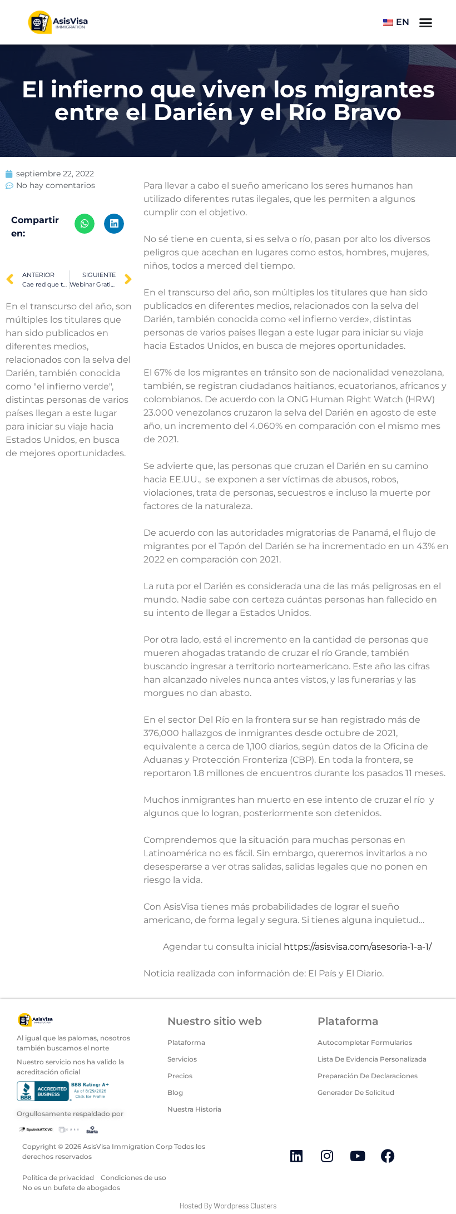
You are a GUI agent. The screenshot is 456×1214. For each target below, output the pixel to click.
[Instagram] (327, 1155)
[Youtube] (357, 1155)
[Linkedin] (296, 1155)
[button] (85, 224)
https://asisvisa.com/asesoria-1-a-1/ (358, 946)
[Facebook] (388, 1155)
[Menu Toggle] (426, 22)
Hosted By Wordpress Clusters (228, 1206)
